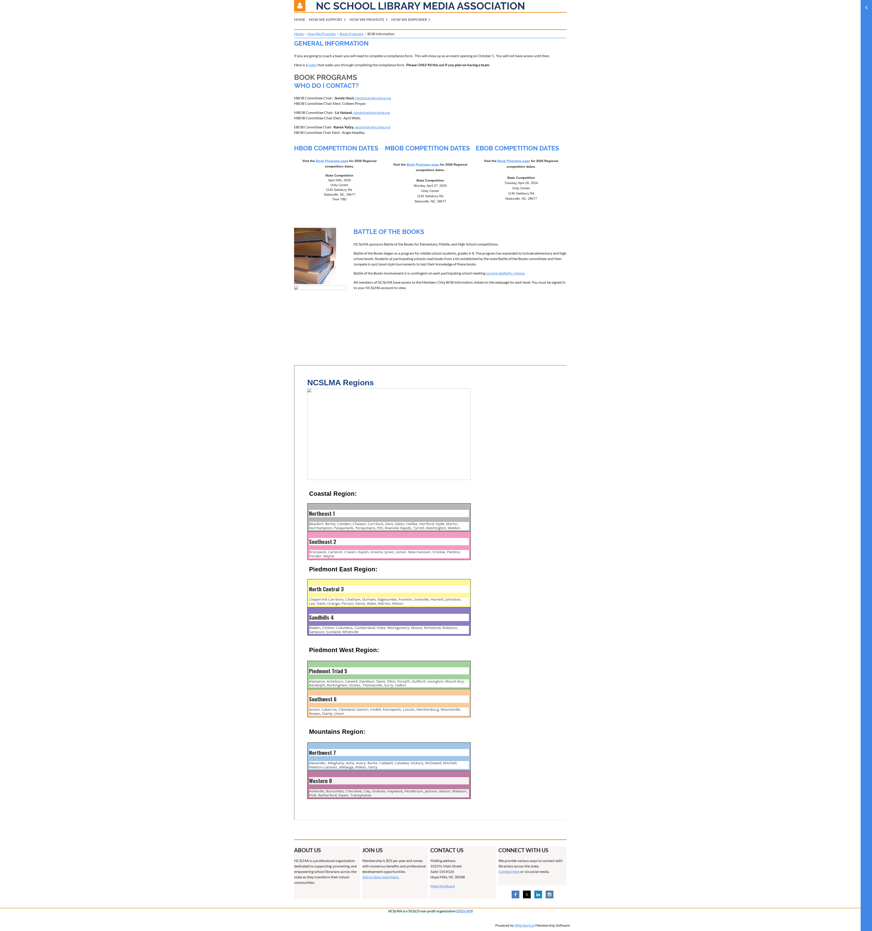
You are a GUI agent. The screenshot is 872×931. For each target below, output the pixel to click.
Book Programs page (332, 161)
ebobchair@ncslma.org (372, 127)
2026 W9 (464, 911)
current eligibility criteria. (505, 273)
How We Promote (321, 34)
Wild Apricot (525, 925)
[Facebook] (515, 894)
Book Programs (351, 34)
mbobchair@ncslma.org (371, 112)
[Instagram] (549, 894)
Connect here (509, 871)
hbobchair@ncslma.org (373, 98)
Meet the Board (442, 886)
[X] (527, 894)
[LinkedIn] (538, 894)
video (312, 65)
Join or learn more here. (380, 877)
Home (299, 34)
